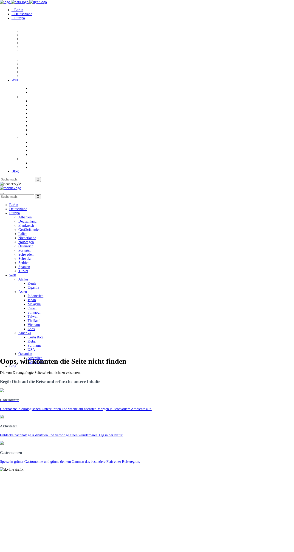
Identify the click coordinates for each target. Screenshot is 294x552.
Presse (5, 494)
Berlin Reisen (10, 510)
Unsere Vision (11, 477)
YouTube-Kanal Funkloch (20, 526)
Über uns (7, 485)
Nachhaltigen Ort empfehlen (22, 490)
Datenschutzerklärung (17, 546)
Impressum (8, 542)
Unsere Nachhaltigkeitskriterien (25, 481)
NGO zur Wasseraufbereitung (23, 530)
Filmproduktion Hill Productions (25, 534)
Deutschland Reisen (15, 506)
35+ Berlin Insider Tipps (19, 514)
